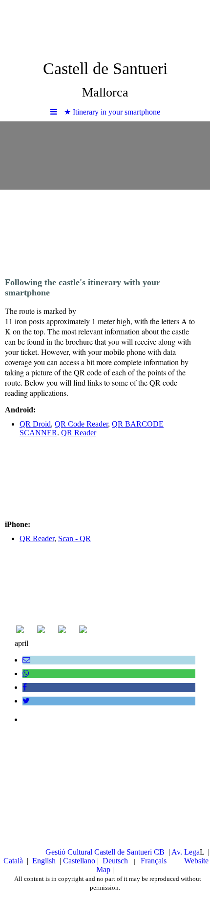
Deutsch (116, 861)
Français (154, 861)
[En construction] (83, 630)
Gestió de (85, 852)
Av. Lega (185, 852)
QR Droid (35, 424)
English (44, 861)
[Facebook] (24, 687)
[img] (105, 27)
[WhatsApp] (25, 673)
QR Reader (78, 433)
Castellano (80, 861)
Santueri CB (145, 852)
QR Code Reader (81, 424)
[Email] (26, 660)
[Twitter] (26, 701)
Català (14, 861)
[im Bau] (62, 630)
